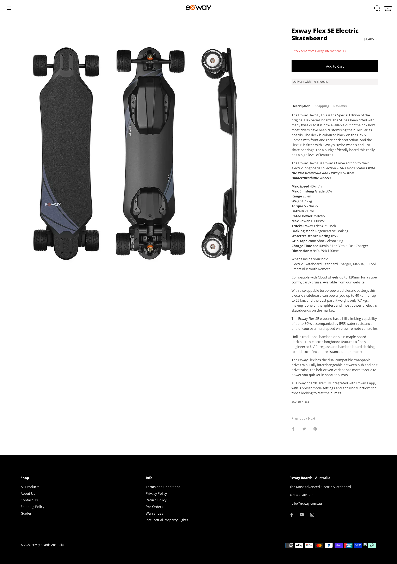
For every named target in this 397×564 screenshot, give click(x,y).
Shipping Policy (32, 506)
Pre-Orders (154, 506)
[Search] (377, 8)
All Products (30, 487)
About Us (28, 493)
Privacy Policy (156, 493)
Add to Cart (335, 66)
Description (301, 106)
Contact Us (29, 500)
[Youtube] (302, 514)
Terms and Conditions (163, 487)
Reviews (340, 106)
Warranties (154, 513)
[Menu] (9, 7)
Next (311, 418)
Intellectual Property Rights (167, 520)
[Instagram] (312, 514)
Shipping (322, 106)
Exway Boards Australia (47, 545)
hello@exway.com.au (305, 503)
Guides (26, 513)
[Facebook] (291, 514)
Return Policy (156, 500)
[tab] (303, 106)
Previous (299, 418)
